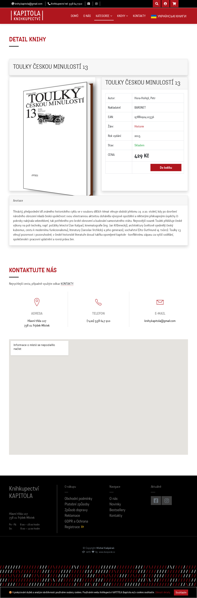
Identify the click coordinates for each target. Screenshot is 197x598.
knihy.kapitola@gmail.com (159, 321)
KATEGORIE (102, 16)
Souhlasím (181, 592)
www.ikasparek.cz (107, 552)
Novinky (115, 504)
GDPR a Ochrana (76, 521)
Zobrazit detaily (162, 592)
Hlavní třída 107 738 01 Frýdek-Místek (37, 323)
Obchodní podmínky (78, 499)
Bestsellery (117, 510)
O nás (113, 499)
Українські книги (171, 16)
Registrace (73, 527)
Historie (139, 126)
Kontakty (115, 516)
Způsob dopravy (76, 510)
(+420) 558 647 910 (98, 321)
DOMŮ (74, 16)
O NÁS (87, 16)
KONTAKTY (139, 16)
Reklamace (72, 516)
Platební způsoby (77, 504)
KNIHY (121, 16)
